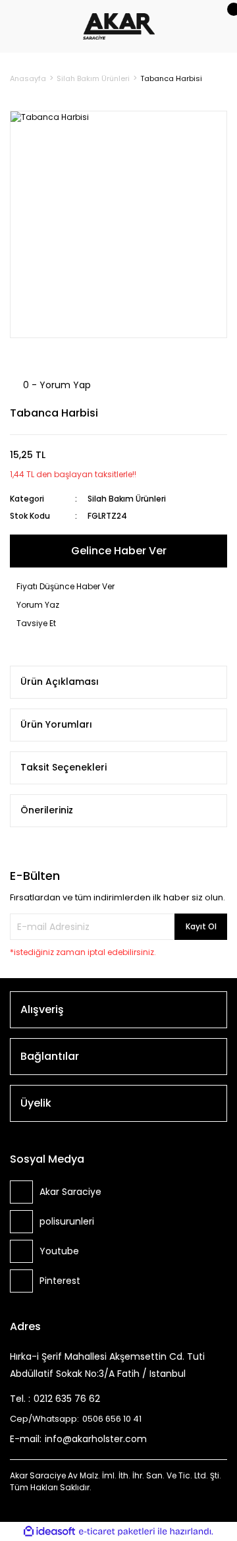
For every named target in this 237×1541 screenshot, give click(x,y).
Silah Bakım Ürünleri (127, 498)
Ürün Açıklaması (59, 681)
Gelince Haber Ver (119, 550)
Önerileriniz (46, 810)
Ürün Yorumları (56, 724)
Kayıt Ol (201, 926)
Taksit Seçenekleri (63, 767)
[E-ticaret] (116, 1532)
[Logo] (119, 25)
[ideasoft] (49, 1531)
